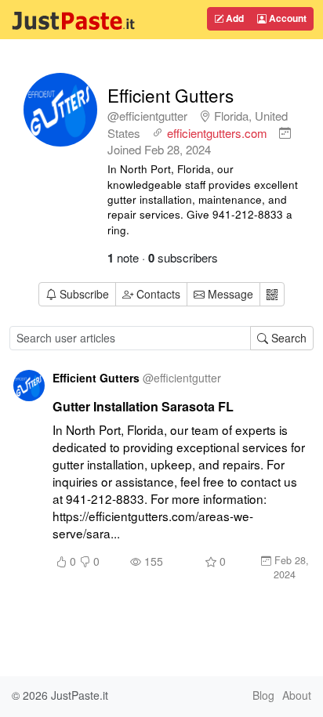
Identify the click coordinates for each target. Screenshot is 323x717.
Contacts (158, 294)
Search (287, 338)
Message (229, 294)
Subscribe (84, 294)
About (296, 695)
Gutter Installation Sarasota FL (143, 406)
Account (287, 18)
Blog (263, 695)
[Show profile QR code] (272, 294)
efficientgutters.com (217, 133)
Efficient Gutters (170, 94)
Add (233, 18)
